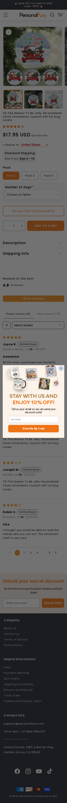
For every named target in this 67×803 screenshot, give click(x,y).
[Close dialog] (61, 368)
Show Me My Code (33, 428)
